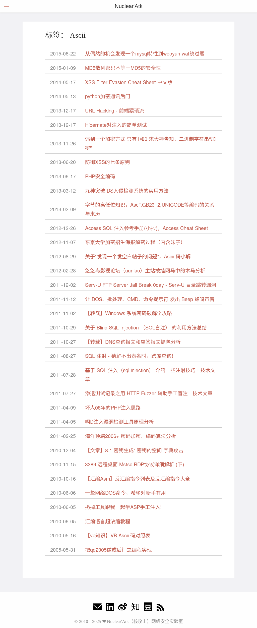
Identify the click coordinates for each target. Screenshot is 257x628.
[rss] (160, 608)
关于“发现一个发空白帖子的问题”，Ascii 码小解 (138, 256)
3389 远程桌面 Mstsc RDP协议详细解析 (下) (134, 464)
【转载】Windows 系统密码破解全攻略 (128, 313)
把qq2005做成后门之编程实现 (118, 549)
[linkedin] (110, 608)
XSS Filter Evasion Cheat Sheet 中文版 (128, 82)
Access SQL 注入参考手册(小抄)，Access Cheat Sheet (146, 228)
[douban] (148, 608)
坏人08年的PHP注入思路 (113, 407)
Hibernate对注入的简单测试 (116, 124)
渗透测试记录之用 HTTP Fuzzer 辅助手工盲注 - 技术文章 (149, 393)
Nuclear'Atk (129, 6)
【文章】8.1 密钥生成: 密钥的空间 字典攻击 (134, 450)
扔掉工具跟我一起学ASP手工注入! (123, 506)
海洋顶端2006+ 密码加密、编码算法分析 (130, 435)
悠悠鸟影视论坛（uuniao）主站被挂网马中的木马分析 (145, 270)
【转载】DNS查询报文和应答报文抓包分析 (133, 341)
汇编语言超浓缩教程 (107, 521)
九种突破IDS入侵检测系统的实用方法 (127, 190)
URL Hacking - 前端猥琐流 (114, 110)
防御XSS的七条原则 (107, 161)
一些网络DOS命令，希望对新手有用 (125, 492)
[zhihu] (135, 608)
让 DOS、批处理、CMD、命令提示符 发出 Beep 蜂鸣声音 (150, 299)
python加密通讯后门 (107, 96)
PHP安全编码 (100, 176)
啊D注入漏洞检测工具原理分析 (119, 421)
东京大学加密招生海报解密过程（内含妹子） (135, 242)
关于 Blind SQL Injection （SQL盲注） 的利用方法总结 (146, 327)
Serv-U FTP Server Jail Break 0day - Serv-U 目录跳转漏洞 (150, 284)
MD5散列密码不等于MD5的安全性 (123, 67)
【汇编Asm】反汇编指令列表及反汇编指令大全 (137, 478)
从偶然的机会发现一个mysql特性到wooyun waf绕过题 (145, 53)
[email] (97, 608)
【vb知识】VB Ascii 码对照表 (117, 535)
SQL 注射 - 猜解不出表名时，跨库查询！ (130, 355)
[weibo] (122, 608)
